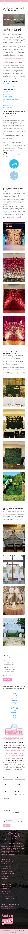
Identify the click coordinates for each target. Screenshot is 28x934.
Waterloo (16, 757)
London (5, 849)
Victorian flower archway (8, 104)
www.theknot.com (8, 58)
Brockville (21, 757)
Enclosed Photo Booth (6, 864)
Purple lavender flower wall (8, 98)
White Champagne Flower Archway (8, 910)
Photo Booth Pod (5, 863)
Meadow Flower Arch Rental (7, 908)
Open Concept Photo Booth (7, 861)
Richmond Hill (14, 708)
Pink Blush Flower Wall (7, 94)
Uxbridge (22, 849)
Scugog (20, 851)
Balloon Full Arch (5, 876)
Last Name (18, 777)
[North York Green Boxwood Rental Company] (14, 406)
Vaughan (14, 698)
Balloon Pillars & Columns (6, 871)
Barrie (14, 717)
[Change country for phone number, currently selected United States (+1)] (16, 794)
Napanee (10, 852)
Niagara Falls (14, 707)
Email (5, 784)
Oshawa (15, 715)
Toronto (14, 692)
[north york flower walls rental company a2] (14, 250)
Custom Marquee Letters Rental (8, 873)
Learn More (7, 679)
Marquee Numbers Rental (6, 875)
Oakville (15, 693)
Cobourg (6, 852)
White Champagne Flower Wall (9, 91)
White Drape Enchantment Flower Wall (9, 900)
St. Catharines (14, 702)
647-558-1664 (11, 763)
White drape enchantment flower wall (11, 99)
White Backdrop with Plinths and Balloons (10, 880)
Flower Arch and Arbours (10, 904)
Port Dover (14, 758)
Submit (7, 825)
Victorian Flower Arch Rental (7, 906)
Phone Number (19, 791)
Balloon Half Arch (5, 878)
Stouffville (3, 851)
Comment (6, 798)
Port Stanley (8, 758)
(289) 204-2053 (9, 675)
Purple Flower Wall (5, 888)
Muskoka (8, 854)
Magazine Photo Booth (6, 866)
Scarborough (14, 712)
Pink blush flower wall (7, 107)
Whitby (14, 719)
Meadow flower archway (8, 105)
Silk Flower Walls (7, 884)
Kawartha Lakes (20, 852)
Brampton (14, 700)
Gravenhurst (13, 854)
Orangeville (17, 849)
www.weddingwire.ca (18, 58)
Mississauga (15, 697)
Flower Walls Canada (19, 930)
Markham (20, 748)
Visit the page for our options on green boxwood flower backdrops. (14, 374)
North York (14, 704)
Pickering (20, 753)
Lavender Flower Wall (5, 893)
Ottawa (19, 758)
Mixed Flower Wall (5, 890)
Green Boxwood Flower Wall (9, 85)
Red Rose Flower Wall (7, 96)
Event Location (7, 791)
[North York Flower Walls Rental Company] (14, 281)
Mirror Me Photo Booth (6, 868)
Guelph (14, 710)
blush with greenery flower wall (9, 109)
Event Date (18, 784)
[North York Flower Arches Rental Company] (14, 583)
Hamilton (22, 846)
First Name (6, 777)
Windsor (16, 851)
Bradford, (13, 849)
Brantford (3, 854)
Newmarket (9, 845)
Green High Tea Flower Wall (9, 86)
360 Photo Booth (5, 870)
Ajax (14, 714)
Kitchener (10, 757)
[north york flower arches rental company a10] (14, 552)
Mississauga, (4, 845)
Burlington (14, 695)
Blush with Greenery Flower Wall (9, 92)
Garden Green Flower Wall (6, 896)
